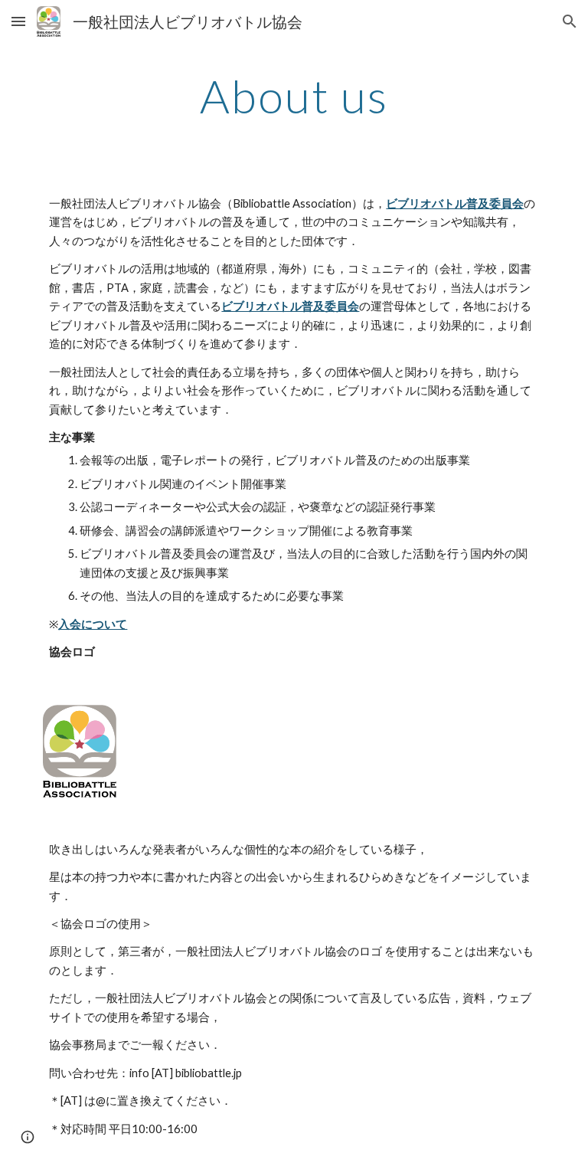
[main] (293, 95)
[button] (18, 21)
